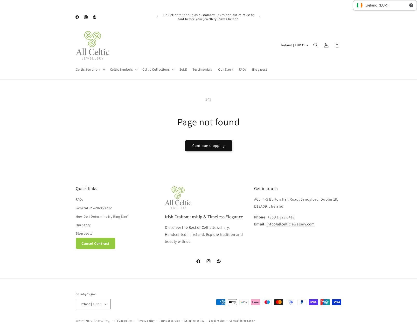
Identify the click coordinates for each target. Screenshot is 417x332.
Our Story (83, 225)
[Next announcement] (260, 17)
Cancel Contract (96, 243)
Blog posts (84, 233)
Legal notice (216, 320)
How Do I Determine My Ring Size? (102, 216)
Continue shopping (208, 145)
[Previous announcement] (157, 17)
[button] (90, 69)
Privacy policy (146, 320)
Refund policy (123, 320)
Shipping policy (194, 320)
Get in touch (266, 188)
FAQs (79, 199)
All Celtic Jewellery (98, 321)
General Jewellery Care (94, 208)
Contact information (242, 320)
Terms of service (169, 320)
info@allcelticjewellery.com (291, 224)
